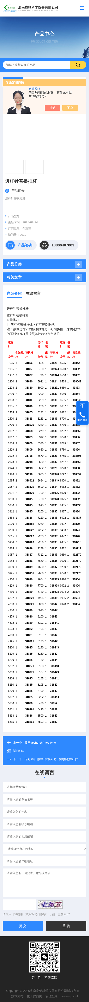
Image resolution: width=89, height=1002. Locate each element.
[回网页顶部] (82, 405)
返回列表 (19, 750)
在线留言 (33, 293)
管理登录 (52, 996)
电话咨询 (82, 420)
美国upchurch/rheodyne (40, 742)
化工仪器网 (34, 996)
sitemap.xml (69, 996)
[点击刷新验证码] (50, 904)
